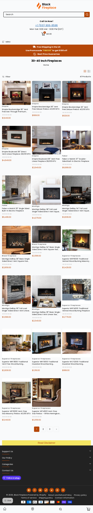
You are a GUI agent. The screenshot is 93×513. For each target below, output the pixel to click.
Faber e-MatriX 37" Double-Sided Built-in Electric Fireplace (75, 160)
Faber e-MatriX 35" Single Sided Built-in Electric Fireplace (15, 209)
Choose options (12, 123)
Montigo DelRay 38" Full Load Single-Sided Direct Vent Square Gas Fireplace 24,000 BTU (46, 210)
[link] (4, 509)
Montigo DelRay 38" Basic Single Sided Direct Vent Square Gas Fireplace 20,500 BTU (16, 260)
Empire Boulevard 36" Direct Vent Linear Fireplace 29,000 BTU (16, 153)
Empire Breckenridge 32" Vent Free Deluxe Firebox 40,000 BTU (76, 108)
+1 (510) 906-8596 (46, 25)
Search (87, 14)
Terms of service (29, 498)
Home (46, 65)
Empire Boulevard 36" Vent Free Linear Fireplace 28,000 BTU (46, 160)
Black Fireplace (21, 495)
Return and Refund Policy (60, 495)
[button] (46, 34)
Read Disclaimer (46, 443)
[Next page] (56, 429)
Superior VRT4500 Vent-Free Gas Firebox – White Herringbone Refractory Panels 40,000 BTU (46, 412)
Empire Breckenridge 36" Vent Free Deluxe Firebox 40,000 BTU (45, 108)
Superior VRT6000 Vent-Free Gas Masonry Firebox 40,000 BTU (16, 412)
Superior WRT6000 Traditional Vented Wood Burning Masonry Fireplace (75, 260)
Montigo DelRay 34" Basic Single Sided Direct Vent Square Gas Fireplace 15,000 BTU (46, 248)
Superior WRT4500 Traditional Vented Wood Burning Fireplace (76, 309)
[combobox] (46, 14)
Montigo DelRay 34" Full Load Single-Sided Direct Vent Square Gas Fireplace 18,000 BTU (76, 209)
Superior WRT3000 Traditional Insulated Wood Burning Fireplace (45, 363)
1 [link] (36, 429)
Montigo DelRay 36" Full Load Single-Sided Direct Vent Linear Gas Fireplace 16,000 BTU (15, 309)
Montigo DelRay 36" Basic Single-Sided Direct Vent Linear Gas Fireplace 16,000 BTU (46, 313)
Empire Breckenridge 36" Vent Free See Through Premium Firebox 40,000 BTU (15, 110)
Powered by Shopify (37, 495)
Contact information (64, 498)
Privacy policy (80, 495)
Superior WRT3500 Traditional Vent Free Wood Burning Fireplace (15, 363)
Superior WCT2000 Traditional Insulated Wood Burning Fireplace (75, 363)
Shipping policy (46, 498)
